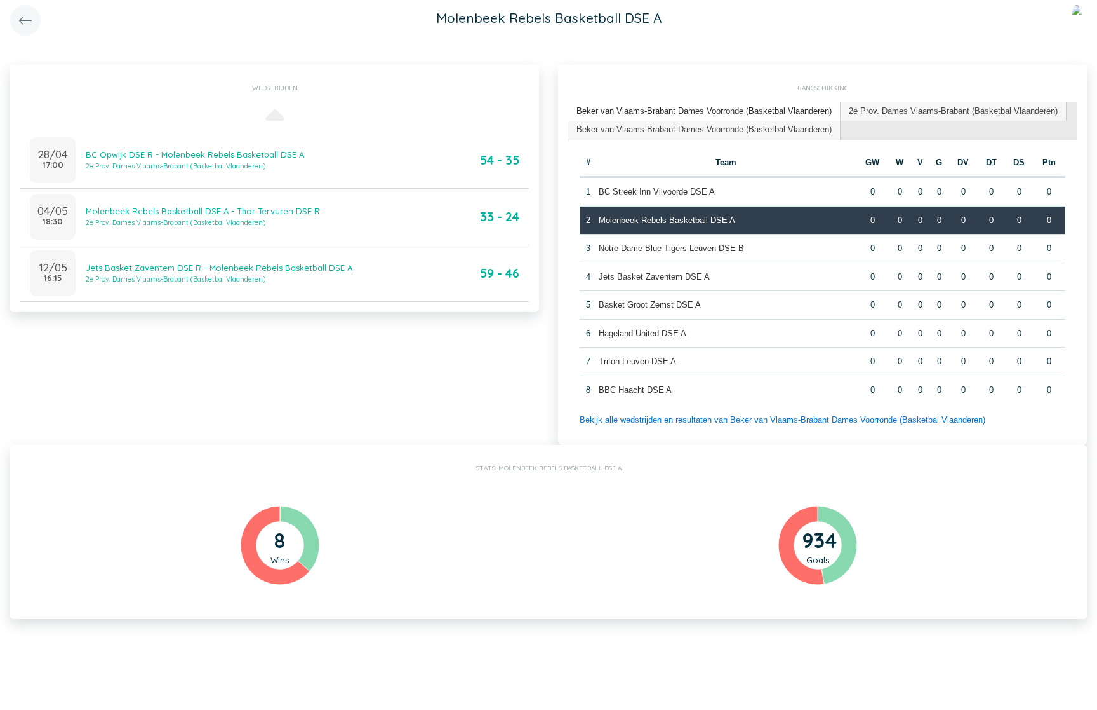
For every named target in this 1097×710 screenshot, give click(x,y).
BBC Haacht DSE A (635, 390)
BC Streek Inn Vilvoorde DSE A (657, 191)
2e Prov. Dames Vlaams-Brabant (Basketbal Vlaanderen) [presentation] (953, 111)
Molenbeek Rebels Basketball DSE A (667, 220)
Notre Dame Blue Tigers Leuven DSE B (671, 248)
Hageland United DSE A (642, 333)
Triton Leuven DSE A (637, 361)
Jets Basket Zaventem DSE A (654, 277)
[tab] (704, 111)
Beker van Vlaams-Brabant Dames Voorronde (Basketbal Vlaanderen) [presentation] (704, 111)
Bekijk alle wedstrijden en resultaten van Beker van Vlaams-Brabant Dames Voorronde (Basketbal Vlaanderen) (782, 420)
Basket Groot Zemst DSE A (650, 305)
